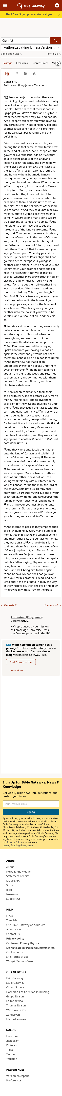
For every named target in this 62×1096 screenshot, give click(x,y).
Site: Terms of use (17, 956)
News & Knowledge (18, 871)
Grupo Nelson (15, 996)
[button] (57, 5)
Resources (22, 62)
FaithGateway (14, 978)
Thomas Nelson (16, 1005)
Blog (9, 890)
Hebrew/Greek (40, 62)
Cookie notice (14, 952)
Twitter (10, 1054)
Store (9, 885)
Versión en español (18, 1076)
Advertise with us (17, 929)
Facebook (12, 1036)
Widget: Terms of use (19, 961)
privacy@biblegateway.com (18, 845)
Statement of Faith (17, 876)
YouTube (11, 1059)
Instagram (12, 1040)
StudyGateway (15, 983)
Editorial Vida (14, 1001)
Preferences (13, 1080)
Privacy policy (15, 938)
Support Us (13, 899)
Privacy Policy (14, 842)
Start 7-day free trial (21, 662)
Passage (7, 62)
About (10, 867)
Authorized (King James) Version (26, 618)
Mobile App (13, 880)
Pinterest (12, 1045)
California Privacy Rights (22, 943)
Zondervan (13, 1014)
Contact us (13, 934)
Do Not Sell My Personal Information (30, 947)
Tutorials (11, 920)
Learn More (16, 670)
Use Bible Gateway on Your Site (25, 925)
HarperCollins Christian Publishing (27, 992)
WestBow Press (16, 1010)
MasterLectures (16, 1019)
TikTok (10, 1050)
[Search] (55, 40)
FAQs (9, 916)
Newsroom (13, 894)
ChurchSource (15, 987)
